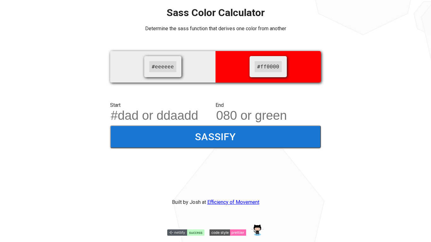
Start (115, 105)
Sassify (215, 137)
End (220, 105)
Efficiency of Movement (233, 202)
